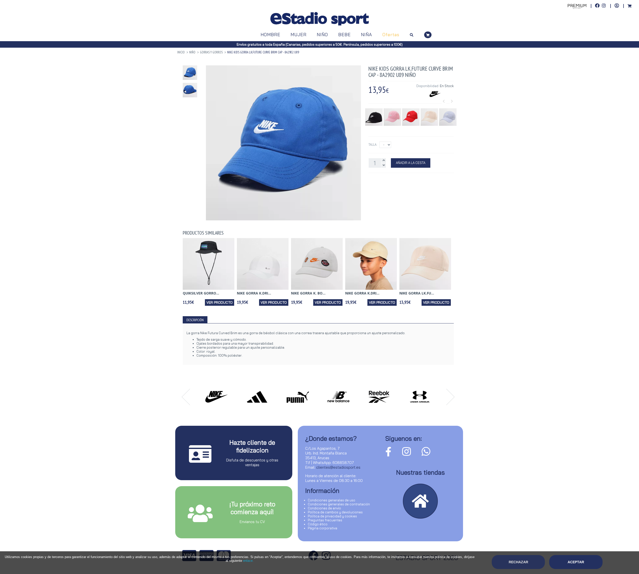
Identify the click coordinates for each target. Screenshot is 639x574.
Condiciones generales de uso (331, 500)
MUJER (299, 34)
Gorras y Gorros (211, 52)
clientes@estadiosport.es (338, 467)
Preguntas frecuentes (325, 520)
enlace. (248, 561)
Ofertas (390, 34)
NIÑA (366, 34)
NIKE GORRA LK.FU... (416, 293)
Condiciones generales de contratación (339, 504)
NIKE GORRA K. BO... (308, 293)
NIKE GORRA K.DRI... (254, 293)
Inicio (181, 52)
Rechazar (518, 562)
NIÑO (322, 34)
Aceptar (576, 562)
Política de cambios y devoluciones (335, 512)
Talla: (372, 144)
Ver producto (219, 302)
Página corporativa (322, 528)
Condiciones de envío (324, 508)
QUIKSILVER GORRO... (201, 293)
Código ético (317, 524)
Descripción (195, 320)
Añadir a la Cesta (410, 163)
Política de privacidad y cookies (332, 516)
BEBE (344, 34)
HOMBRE (270, 34)
